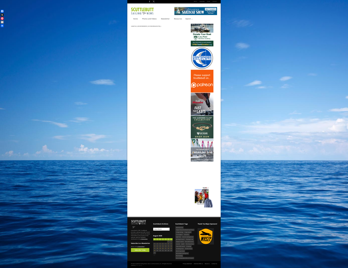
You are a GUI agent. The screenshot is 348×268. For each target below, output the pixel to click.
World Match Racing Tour (182, 253)
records (178, 244)
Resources (178, 19)
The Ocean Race (190, 244)
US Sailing (188, 246)
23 (171, 248)
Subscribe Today (140, 250)
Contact (214, 1)
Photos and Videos (149, 19)
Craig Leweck (188, 232)
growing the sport (180, 239)
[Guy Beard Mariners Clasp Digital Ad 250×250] (202, 138)
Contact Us (214, 263)
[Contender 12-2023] (202, 69)
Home (135, 19)
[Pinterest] (2, 18)
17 (154, 248)
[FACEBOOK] (149, 2)
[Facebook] (2, 11)
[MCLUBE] (202, 115)
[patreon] (202, 92)
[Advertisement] (202, 173)
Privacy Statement (187, 263)
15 (168, 246)
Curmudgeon (179, 234)
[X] (2, 15)
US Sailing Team (180, 248)
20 (162, 248)
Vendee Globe (188, 248)
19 (160, 248)
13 (162, 246)
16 (171, 246)
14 (165, 246)
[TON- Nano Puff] (202, 207)
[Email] (2, 22)
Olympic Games (180, 241)
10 (154, 246)
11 (157, 246)
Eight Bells (178, 237)
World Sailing (179, 255)
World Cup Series (180, 251)
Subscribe (202, 1)
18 (157, 248)
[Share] (2, 26)
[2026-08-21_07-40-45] (195, 14)
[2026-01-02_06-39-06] (207, 236)
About (195, 1)
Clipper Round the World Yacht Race (185, 230)
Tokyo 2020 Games (180, 246)
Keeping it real (189, 239)
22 (168, 248)
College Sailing (179, 232)
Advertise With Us (198, 263)
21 (165, 248)
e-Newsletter (144, 239)
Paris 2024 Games (189, 241)
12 (160, 246)
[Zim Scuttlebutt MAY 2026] (202, 161)
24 (154, 250)
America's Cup (179, 227)
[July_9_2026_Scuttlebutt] (202, 46)
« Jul (154, 255)
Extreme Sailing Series (187, 237)
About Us (207, 263)
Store (208, 1)
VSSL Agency (139, 265)
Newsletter (165, 19)
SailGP (182, 244)
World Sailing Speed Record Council (184, 258)
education (186, 234)
